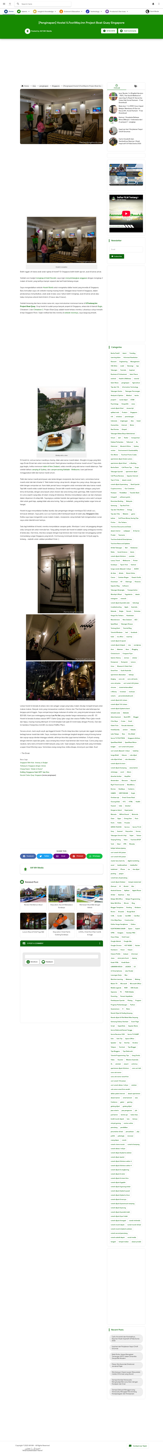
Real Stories (115, 429)
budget (113, 747)
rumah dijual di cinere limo (120, 1178)
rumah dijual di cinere (118, 763)
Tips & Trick (124, 565)
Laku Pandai (129, 971)
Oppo (119, 818)
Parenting (114, 996)
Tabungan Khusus (127, 624)
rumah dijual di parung (118, 1208)
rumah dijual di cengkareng (120, 1170)
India (120, 806)
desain (137, 594)
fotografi (114, 497)
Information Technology (130, 387)
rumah (124, 1140)
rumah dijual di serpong (118, 768)
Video (113, 1060)
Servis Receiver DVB (118, 1034)
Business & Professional (119, 374)
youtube (131, 556)
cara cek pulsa (116, 683)
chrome (113, 687)
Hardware (114, 950)
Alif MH (31, 1445)
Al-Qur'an (136, 531)
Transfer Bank (134, 493)
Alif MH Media (36, 867)
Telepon (113, 1047)
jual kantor (114, 1115)
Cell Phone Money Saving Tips (128, 518)
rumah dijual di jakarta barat (120, 708)
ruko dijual (133, 755)
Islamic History (116, 658)
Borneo (113, 789)
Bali (126, 548)
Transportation (132, 590)
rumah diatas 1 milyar (118, 1148)
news (133, 404)
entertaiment (127, 1098)
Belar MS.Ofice (116, 903)
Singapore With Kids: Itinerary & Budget (34, 763)
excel (112, 865)
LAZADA (128, 966)
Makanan (129, 979)
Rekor (128, 1009)
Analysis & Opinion (117, 395)
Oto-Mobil (131, 734)
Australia (134, 607)
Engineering (123, 361)
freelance (114, 1102)
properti (113, 400)
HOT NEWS (128, 945)
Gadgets (120, 933)
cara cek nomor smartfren (120, 1076)
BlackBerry (131, 785)
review (113, 450)
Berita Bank (115, 467)
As (137, 442)
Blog (133, 903)
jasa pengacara (127, 1110)
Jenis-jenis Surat (123, 958)
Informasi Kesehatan (131, 357)
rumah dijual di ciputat (118, 641)
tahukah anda (115, 713)
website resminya (71, 313)
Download (114, 582)
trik (112, 416)
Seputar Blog (115, 586)
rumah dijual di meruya (118, 1199)
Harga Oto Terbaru (117, 615)
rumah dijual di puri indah (119, 1216)
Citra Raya (114, 721)
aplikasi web (115, 412)
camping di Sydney (39, 470)
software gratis (125, 497)
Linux (112, 666)
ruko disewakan (130, 759)
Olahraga (128, 582)
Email (130, 721)
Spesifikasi (114, 624)
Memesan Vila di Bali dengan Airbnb (89, 906)
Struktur (135, 1043)
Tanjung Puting (116, 840)
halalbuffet (133, 865)
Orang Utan (128, 818)
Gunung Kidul (115, 802)
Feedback (47, 962)
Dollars (133, 924)
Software (125, 586)
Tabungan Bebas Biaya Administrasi (123, 433)
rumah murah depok (117, 1225)
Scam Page (135, 1021)
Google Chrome (116, 945)
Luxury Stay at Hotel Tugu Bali (33, 932)
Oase (112, 818)
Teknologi (130, 366)
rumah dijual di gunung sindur (121, 1186)
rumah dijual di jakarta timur (120, 1195)
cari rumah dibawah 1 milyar (120, 751)
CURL (112, 916)
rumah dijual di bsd (117, 408)
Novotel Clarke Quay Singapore (31, 775)
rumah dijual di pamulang (119, 484)
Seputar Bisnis (133, 1026)
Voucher (120, 1060)
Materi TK (114, 983)
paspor (121, 873)
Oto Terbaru (122, 522)
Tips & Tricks (115, 480)
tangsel (113, 1242)
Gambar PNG (130, 933)
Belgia (121, 611)
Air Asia (113, 573)
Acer (112, 649)
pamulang (114, 1127)
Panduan (114, 493)
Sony (112, 831)
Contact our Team (138, 1445)
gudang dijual (127, 1106)
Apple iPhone (136, 890)
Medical (129, 395)
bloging (113, 679)
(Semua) (113, 886)
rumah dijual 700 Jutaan (119, 704)
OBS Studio (134, 988)
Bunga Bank (131, 911)
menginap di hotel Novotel (46, 278)
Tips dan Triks (115, 514)
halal (112, 637)
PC (121, 992)
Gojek (133, 793)
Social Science (122, 552)
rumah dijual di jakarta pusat (120, 1191)
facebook (134, 632)
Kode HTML (114, 962)
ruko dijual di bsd (116, 759)
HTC (124, 802)
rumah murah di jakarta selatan (121, 1229)
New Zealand (127, 620)
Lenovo (133, 662)
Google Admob (116, 941)
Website (125, 514)
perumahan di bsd (117, 1131)
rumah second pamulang (119, 1233)
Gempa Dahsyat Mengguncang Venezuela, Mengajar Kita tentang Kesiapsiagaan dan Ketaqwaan (124, 1392)
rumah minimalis (134, 1220)
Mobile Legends (116, 988)
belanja (131, 675)
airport (126, 1064)
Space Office (129, 1038)
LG (135, 966)
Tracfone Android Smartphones (121, 539)
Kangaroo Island (116, 810)
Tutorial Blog (127, 628)
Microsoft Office (135, 983)
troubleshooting (116, 607)
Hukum (130, 950)
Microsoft (123, 983)
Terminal (122, 1047)
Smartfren (114, 670)
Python (132, 1005)
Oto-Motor (114, 455)
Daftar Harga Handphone (119, 924)
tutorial (136, 378)
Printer (135, 560)
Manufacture (115, 620)
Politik (119, 823)
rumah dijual (123, 400)
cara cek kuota (132, 679)
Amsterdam (115, 780)
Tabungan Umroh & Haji (118, 835)
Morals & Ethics (125, 446)
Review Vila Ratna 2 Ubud (33, 905)
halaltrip (135, 751)
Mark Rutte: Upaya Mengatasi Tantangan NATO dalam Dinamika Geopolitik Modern (124, 1356)
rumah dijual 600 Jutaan (119, 700)
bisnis (132, 552)
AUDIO (136, 569)
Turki (112, 844)
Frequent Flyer (128, 653)
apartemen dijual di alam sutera (121, 459)
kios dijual (136, 869)
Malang (137, 979)
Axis (128, 895)
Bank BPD (127, 717)
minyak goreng (116, 1123)
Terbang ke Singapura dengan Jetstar (33, 766)
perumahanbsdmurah (125, 696)
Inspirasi (132, 370)
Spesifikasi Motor (131, 742)
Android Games (116, 890)
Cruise (123, 721)
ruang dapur (115, 1140)
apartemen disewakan (118, 675)
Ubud (118, 844)
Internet (124, 425)
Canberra (131, 789)
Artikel (113, 895)
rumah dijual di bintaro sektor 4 (121, 1161)
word (122, 772)
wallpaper (127, 531)
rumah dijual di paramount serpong (122, 1203)
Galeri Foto (114, 725)
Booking (129, 907)
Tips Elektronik (128, 1051)
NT (121, 582)
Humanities (114, 425)
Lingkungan (124, 421)
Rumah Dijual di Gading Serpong (121, 1013)
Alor (132, 886)
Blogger (136, 717)
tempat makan (124, 1242)
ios (129, 869)
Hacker (137, 945)
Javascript (130, 408)
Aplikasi (126, 890)
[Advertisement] (81, 59)
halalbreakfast (122, 865)
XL (111, 1064)
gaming (129, 1102)
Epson (130, 928)
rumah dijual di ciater (118, 1174)
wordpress (137, 645)
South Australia (126, 670)
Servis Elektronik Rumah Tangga (121, 1030)
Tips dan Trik (115, 387)
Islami (124, 353)
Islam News (114, 383)
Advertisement (116, 717)
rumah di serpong (133, 1144)
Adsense (120, 649)
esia (136, 1098)
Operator (114, 992)
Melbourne (126, 560)
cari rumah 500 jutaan (118, 857)
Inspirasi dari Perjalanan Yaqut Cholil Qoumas (125, 1347)
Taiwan (138, 835)
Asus (127, 649)
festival (133, 565)
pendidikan (124, 1127)
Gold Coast (125, 937)
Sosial (139, 421)
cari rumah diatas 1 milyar (119, 1085)
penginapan (125, 383)
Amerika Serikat (116, 776)
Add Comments (130, 31)
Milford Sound (124, 814)
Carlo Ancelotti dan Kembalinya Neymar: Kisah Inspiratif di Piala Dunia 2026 (130, 141)
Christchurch (115, 653)
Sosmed (119, 831)
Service (127, 827)
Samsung (114, 505)
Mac (126, 975)
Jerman (126, 658)
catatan (134, 1085)
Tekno (126, 840)
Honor (123, 950)
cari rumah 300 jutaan (118, 852)
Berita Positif (115, 353)
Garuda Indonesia (127, 725)
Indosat (125, 954)
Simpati (124, 429)
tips (137, 366)
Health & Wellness (125, 378)
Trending (132, 353)
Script (113, 1026)
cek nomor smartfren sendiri (120, 1089)
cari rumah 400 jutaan (131, 683)
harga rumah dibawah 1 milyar (121, 569)
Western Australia (132, 1060)
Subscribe (118, 256)
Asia (132, 421)
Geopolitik (124, 404)
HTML (131, 802)
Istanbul (127, 806)
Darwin (128, 611)
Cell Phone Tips (127, 467)
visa (129, 645)
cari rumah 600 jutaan (126, 747)
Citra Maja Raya (116, 920)
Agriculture (136, 383)
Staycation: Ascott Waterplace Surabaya (61, 906)
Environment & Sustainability (128, 450)
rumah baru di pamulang (119, 878)
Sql (120, 1043)
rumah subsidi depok (118, 1237)
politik (113, 1136)
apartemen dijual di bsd (118, 463)
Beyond (133, 780)
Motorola (135, 814)
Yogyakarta (128, 594)
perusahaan (130, 1131)
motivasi (132, 692)
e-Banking (132, 463)
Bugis (100, 306)
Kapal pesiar (129, 810)
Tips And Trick (124, 505)
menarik (123, 598)
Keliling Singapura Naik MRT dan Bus (34, 772)
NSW (126, 988)
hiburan (124, 755)
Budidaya (122, 789)
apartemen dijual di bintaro (120, 1068)
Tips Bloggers (115, 1051)
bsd (126, 632)
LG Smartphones (116, 971)
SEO (135, 620)
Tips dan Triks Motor (117, 510)
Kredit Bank (125, 962)
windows (119, 416)
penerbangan (129, 416)
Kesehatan (130, 615)
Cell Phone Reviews (117, 476)
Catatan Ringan (123, 577)
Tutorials (123, 370)
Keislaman (134, 548)
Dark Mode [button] (154, 11)
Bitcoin (126, 903)
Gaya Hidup (115, 937)
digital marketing (133, 861)
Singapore (133, 412)
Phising (130, 1000)
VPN (124, 844)
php (138, 1131)
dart (119, 438)
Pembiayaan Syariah (118, 1000)
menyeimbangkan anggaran (76, 278)
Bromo (113, 911)
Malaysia (129, 501)
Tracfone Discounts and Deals (121, 527)
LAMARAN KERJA (116, 966)
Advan (129, 772)
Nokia (113, 552)
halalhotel (114, 869)
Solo (112, 1038)
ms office (120, 637)
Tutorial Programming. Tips (120, 1055)
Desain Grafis (136, 577)
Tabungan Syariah (117, 471)
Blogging (135, 649)
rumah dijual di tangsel (118, 1220)
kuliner (113, 518)
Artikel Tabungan (116, 548)
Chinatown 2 (38, 310)
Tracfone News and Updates (120, 543)
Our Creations (129, 488)
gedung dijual (115, 1106)
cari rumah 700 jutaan (118, 1081)
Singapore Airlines (134, 738)
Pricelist (127, 823)
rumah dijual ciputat (117, 1157)
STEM (132, 400)
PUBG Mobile (129, 992)
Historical (114, 446)
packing (113, 873)
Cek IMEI (128, 916)
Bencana (125, 780)
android (113, 378)
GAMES (113, 793)
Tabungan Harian (116, 391)
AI (120, 886)
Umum (113, 438)
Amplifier (127, 776)
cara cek (121, 679)
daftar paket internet (118, 1093)
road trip (129, 637)
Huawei (113, 806)
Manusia (113, 814)
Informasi (134, 954)
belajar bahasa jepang (118, 848)
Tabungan (114, 370)
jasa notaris (115, 1110)
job (136, 1110)
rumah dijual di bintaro (118, 556)
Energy (129, 510)
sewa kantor (133, 768)
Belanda (113, 611)
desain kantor (115, 1098)
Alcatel (126, 886)
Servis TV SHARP (133, 1034)
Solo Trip (119, 1038)
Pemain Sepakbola (126, 996)
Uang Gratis (136, 1055)
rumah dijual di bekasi (118, 882)
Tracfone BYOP (136, 840)
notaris (113, 696)
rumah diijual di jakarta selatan (121, 1153)
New (123, 734)
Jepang (134, 958)
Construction (129, 920)
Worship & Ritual (116, 594)
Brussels (121, 911)
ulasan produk (136, 1242)
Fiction (113, 522)
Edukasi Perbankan (117, 442)
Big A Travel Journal (117, 785)
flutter (126, 438)
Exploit (137, 928)
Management (134, 361)
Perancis (138, 582)
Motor (132, 425)
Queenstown (115, 1009)
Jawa (112, 958)
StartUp (126, 1043)
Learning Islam (116, 357)
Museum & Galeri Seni (124, 666)
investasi (123, 692)
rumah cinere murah (118, 1144)
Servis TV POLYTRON (118, 738)
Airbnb (121, 573)
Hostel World (48, 287)
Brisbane (138, 907)
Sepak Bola (121, 1026)
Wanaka (132, 844)
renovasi (130, 1136)
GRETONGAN (123, 793)
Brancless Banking (117, 501)
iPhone (122, 869)
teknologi (136, 603)
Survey (138, 831)
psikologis (121, 1136)
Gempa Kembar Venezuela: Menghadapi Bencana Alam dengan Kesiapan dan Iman (125, 1382)
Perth (112, 823)
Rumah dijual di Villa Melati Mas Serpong (124, 1017)
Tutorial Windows (116, 632)
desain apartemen (134, 1093)
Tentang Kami (115, 628)
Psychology (114, 404)
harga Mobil (115, 755)
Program (138, 1000)
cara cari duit (136, 1068)
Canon (113, 577)
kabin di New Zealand (51, 466)
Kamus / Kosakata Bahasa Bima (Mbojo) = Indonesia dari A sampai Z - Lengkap (130, 119)
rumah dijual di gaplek (118, 1182)
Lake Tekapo (115, 734)
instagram (114, 598)
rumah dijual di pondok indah (120, 1212)
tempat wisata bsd (134, 882)
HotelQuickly (115, 730)
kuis (128, 1119)
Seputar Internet (132, 476)
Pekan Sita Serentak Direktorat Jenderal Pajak (123, 1365)
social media (132, 1237)
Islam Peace (134, 374)
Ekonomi (113, 361)
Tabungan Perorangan (132, 391)
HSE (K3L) (114, 366)
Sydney (136, 446)
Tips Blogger (132, 1047)
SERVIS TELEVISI (116, 827)
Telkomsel (129, 442)
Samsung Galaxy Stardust (119, 1021)
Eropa (137, 467)
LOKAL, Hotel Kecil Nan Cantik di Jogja (90, 933)
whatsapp (114, 772)
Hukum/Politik (115, 954)
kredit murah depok (117, 1119)
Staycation (129, 831)
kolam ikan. (134, 1115)
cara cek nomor (116, 1072)
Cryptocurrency (116, 488)
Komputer (124, 662)
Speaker (113, 1043)
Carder (119, 916)
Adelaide (126, 713)
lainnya (134, 1119)
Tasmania (121, 535)
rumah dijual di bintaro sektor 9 (121, 1165)
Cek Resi (137, 916)
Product (124, 412)
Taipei (131, 835)
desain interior (116, 531)
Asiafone (121, 895)
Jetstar (134, 658)
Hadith (138, 802)
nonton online (128, 1123)
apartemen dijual (131, 471)
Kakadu (133, 730)
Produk (113, 535)
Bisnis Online (130, 573)
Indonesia (114, 421)
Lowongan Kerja (116, 975)
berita (137, 395)
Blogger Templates (117, 907)
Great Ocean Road (128, 797)
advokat (118, 1064)
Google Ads (127, 941)
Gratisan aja (115, 797)
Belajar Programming (133, 899)
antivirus (134, 1064)
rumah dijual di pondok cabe (120, 603)
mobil (122, 366)
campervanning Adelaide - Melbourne (65, 470)
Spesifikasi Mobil (116, 742)
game (133, 514)
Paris (136, 818)
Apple (126, 607)
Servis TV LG (137, 827)
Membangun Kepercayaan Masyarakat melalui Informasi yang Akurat (126, 1373)
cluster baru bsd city (118, 861)
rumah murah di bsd (134, 1225)
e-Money (114, 692)
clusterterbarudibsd (125, 687)
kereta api (124, 1115)
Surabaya (114, 565)
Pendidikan (123, 493)
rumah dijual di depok (118, 645)
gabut (122, 1102)
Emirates (137, 611)
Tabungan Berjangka (117, 590)
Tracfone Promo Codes (129, 455)
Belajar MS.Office (117, 899)
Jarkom (125, 730)
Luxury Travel (115, 560)
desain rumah (126, 480)
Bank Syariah (135, 484)
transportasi (135, 438)
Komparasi (114, 662)
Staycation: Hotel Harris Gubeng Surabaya (61, 933)
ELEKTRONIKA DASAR (118, 928)
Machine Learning (117, 979)
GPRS (112, 933)
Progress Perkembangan (119, 1005)
